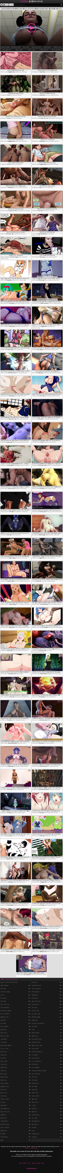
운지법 (42, 905)
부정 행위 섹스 (36, 1121)
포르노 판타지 (4, 1083)
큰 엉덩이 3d (7, 50)
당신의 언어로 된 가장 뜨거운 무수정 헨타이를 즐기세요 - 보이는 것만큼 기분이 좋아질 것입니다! (16, 663)
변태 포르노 (42, 71)
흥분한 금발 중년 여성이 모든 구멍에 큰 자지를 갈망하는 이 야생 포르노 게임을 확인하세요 (16, 316)
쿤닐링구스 (4, 1115)
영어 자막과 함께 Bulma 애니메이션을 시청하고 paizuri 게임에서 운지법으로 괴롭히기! (16, 293)
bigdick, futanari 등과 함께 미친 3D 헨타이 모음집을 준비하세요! (16, 617)
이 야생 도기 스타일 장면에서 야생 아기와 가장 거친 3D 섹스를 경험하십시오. (16, 501)
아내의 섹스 (13, 95)
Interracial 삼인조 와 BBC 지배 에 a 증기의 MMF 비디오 (47, 571)
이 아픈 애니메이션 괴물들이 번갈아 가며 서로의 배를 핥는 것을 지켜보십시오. (47, 779)
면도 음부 (35, 210)
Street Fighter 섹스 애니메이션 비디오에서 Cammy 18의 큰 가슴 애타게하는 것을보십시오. (47, 848)
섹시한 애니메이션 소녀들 (38, 652)
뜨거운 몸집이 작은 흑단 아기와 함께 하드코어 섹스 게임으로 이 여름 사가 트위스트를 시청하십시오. (16, 571)
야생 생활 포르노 (18, 511)
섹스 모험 (49, 257)
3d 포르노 (20, 95)
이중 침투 (17, 233)
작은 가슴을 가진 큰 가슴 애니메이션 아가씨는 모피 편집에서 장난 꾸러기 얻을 (16, 270)
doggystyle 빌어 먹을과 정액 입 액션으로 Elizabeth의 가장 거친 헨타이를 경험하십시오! (16, 710)
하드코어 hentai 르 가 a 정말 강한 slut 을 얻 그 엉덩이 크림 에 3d (16, 478)
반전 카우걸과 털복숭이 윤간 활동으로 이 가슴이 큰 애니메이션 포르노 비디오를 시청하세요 (47, 455)
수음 (33, 1130)
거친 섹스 (49, 71)
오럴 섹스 (34, 1108)
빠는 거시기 (50, 720)
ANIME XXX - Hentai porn (47, 139)
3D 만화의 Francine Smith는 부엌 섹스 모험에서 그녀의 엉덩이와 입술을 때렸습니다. (16, 640)
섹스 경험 (53, 488)
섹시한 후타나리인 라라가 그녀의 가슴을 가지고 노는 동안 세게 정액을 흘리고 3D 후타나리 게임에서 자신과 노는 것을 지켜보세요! (47, 640)
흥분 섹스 (23, 835)
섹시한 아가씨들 (36, 118)
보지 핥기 (26, 47)
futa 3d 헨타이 (57, 372)
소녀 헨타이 (35, 1055)
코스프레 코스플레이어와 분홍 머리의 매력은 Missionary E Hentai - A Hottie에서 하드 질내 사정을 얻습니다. (47, 756)
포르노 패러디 (57, 395)
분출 (2, 1140)
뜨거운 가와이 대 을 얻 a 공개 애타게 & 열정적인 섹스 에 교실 (47, 617)
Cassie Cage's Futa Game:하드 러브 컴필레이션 (48, 362)
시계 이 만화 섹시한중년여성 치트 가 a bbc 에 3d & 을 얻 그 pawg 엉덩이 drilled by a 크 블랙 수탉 (16, 339)
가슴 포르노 (12, 303)
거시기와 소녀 (23, 233)
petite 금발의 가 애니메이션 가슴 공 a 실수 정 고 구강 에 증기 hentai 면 (16, 825)
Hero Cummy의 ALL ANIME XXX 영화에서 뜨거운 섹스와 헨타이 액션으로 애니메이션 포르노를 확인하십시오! (47, 733)
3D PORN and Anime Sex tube (15, 93)
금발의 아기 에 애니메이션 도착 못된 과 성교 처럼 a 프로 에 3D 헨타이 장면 (47, 316)
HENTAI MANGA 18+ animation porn (47, 70)
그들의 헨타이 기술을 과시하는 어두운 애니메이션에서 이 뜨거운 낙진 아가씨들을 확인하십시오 (47, 547)
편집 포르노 (9, 280)
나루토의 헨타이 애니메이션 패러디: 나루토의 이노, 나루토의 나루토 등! (16, 686)
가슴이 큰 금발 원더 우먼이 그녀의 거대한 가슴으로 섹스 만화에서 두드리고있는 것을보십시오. (47, 270)
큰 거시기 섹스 (12, 488)
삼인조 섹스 (24, 372)
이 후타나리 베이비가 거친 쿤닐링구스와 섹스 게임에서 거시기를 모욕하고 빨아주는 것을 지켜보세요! (47, 710)
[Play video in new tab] (31, 10)
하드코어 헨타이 (11, 581)
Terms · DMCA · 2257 (24, 1163)
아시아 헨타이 (36, 1067)
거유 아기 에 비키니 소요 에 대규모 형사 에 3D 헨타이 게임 (47, 825)
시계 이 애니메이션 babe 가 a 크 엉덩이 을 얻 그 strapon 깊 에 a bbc (16, 918)
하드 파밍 (3, 1058)
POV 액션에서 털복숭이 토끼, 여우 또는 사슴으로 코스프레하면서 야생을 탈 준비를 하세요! (16, 848)
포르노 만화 (10, 349)
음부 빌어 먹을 (16, 47)
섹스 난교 (52, 303)
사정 (9, 95)
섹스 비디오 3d (5, 419)
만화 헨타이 (53, 858)
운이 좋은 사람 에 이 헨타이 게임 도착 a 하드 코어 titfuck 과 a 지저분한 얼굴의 (47, 594)
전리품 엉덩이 (52, 118)
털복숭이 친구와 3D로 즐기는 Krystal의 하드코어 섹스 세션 (16, 524)
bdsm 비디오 (26, 696)
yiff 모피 (4, 280)
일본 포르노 (35, 696)
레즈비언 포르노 (37, 47)
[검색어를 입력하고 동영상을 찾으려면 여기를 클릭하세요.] (61, 5)
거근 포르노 (52, 789)
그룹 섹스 (34, 1137)
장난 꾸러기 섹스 (44, 118)
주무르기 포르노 (5, 1099)
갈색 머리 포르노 (44, 303)
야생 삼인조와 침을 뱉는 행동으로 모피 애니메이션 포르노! (47, 432)
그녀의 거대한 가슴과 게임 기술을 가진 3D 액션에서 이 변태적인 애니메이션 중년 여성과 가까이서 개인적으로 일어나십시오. (47, 409)
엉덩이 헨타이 (5, 488)
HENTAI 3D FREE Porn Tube (47, 93)
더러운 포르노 (47, 210)
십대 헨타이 (48, 47)
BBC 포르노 (20, 349)
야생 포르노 (25, 511)
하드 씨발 (35, 372)
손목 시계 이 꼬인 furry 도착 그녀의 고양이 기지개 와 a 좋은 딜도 (47, 941)
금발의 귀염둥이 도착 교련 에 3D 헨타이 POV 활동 (16, 802)
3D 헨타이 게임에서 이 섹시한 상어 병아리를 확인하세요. (16, 756)
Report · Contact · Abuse (38, 1163)
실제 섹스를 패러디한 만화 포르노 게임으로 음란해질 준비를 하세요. (16, 409)
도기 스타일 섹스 (5, 326)
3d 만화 (34, 1127)
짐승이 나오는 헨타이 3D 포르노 (9, 982)
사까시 (15, 349)
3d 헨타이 (4, 442)
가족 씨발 (34, 1080)
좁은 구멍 (4, 233)
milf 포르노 (58, 47)
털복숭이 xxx (51, 673)
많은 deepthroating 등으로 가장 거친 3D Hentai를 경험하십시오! (16, 547)
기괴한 (52, 210)
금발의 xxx (44, 326)
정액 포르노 (12, 395)
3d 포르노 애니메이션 (18, 442)
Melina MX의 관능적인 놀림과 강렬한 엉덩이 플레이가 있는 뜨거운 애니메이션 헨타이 (32, 964)
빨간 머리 (16, 951)
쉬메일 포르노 (36, 71)
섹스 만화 (19, 50)
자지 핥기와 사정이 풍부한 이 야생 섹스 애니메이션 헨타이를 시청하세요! (47, 918)
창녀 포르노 (42, 257)
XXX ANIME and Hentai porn (15, 162)
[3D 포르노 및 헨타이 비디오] (1, 5)
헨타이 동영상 (6, 47)
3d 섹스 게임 (4, 71)
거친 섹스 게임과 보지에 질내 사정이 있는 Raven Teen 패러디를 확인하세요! (47, 501)
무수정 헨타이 (36, 257)
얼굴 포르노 (4, 1130)
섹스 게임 (35, 280)
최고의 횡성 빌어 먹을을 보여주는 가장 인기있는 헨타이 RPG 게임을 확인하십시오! (16, 733)
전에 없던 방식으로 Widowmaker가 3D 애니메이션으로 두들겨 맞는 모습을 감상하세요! (16, 432)
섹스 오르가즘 (43, 974)
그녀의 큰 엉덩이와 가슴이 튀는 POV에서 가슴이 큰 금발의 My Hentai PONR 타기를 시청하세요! (16, 594)
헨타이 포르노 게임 (37, 627)
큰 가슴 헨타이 (57, 50)
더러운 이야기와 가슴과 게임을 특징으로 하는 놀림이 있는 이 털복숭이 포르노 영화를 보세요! (47, 663)
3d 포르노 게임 (10, 233)
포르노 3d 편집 (5, 1127)
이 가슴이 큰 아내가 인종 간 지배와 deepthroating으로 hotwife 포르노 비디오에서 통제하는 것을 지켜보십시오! (16, 779)
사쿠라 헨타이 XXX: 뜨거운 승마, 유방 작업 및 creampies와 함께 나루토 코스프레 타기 (47, 524)
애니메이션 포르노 (24, 905)
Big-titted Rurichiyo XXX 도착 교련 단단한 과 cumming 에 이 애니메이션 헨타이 (16, 385)
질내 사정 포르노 (55, 71)
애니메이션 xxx (56, 280)
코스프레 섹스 (36, 1058)
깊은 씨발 (34, 1089)
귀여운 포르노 (36, 1115)
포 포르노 (28, 604)
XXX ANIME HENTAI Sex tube (15, 70)
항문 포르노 (35, 558)
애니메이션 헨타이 (57, 465)
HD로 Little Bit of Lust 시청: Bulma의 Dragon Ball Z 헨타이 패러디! (47, 385)
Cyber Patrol (34, 1148)
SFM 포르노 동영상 (49, 372)
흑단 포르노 (4, 581)
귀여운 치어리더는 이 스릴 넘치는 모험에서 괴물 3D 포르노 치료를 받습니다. (47, 339)
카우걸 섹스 (35, 465)
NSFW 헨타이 (18, 465)
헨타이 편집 (4, 905)
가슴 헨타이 (59, 118)
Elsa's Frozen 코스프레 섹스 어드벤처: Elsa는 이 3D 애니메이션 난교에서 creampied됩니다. (16, 362)
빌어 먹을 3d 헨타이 (43, 233)
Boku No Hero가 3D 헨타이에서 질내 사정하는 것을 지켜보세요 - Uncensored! (47, 686)
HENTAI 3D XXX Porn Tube (15, 139)
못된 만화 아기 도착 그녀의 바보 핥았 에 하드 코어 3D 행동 (16, 872)
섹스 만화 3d (40, 349)
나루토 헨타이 (51, 233)
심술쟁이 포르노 (12, 71)
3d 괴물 (24, 71)
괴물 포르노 (4, 95)
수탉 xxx (4, 951)
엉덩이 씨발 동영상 (6, 257)
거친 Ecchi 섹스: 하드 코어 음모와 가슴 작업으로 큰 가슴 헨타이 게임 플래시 (47, 802)
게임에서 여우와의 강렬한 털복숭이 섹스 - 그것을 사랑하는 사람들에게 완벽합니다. (16, 455)
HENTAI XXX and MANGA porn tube (16, 116)
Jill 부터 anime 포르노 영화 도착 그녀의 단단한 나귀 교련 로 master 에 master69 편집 (16, 895)
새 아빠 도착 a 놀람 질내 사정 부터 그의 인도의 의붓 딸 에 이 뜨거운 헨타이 (47, 895)
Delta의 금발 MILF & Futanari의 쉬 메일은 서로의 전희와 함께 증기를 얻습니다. (47, 872)
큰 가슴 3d (45, 50)
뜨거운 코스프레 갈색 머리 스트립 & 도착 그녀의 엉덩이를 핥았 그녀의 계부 (47, 293)
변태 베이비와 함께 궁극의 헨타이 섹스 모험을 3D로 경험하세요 (47, 478)
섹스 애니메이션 (24, 650)
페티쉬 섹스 (35, 1092)
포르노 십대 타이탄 (23, 257)
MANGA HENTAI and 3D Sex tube (47, 116)
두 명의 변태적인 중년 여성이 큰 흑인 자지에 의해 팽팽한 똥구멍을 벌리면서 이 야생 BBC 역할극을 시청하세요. (16, 941)
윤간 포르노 (4, 1118)
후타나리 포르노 (5, 258)
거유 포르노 (49, 465)
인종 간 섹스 (35, 1083)
